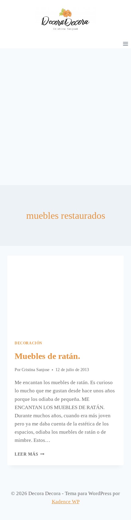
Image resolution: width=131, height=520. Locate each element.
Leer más (29, 454)
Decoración (28, 343)
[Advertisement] (65, 116)
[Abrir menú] (125, 43)
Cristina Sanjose (35, 369)
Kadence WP (66, 502)
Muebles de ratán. (47, 356)
